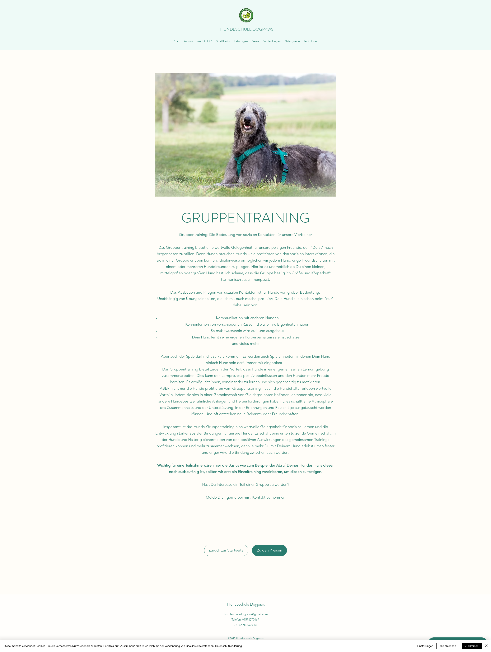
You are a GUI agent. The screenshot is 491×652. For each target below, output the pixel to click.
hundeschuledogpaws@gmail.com (246, 614)
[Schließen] (486, 646)
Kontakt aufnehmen (268, 497)
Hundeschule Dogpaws (246, 604)
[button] (241, 41)
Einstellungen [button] (425, 646)
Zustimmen (472, 646)
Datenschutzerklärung (228, 646)
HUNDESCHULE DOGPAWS (247, 29)
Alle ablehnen (448, 646)
